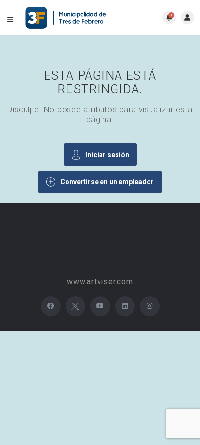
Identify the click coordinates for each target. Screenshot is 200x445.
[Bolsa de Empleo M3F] (67, 17)
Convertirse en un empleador (107, 182)
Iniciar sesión (107, 155)
